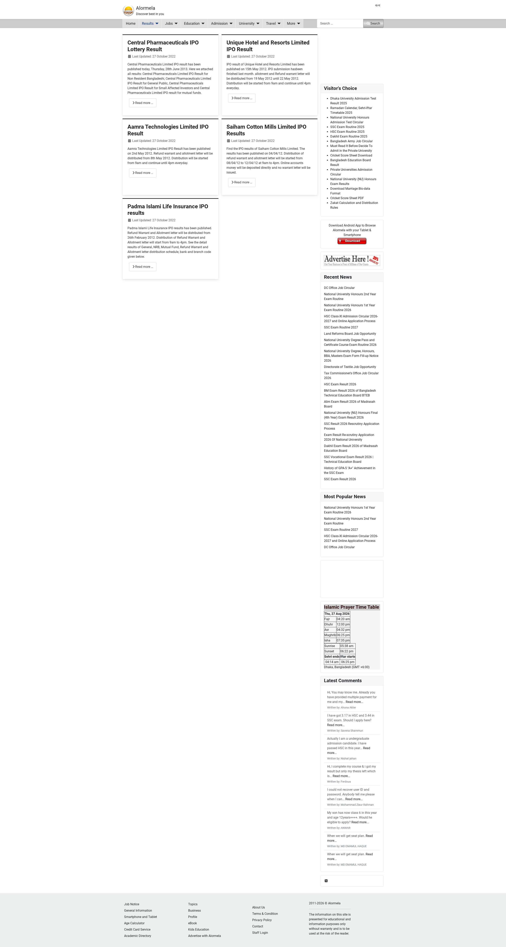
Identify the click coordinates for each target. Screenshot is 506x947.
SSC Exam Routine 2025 (347, 127)
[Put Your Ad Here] (352, 260)
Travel (271, 23)
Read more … (143, 103)
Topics (192, 904)
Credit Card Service (137, 929)
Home (131, 23)
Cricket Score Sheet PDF (347, 198)
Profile (192, 917)
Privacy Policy (262, 920)
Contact (257, 926)
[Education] (202, 23)
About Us (258, 907)
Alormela (145, 8)
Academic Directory (137, 936)
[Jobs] (175, 23)
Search (375, 23)
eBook (192, 923)
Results (148, 23)
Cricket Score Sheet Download (351, 155)
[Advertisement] (220, 337)
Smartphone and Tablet (140, 917)
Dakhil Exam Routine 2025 (348, 136)
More (291, 23)
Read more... (354, 702)
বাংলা (377, 5)
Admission (219, 23)
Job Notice (131, 904)
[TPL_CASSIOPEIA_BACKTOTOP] (499, 940)
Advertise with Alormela (204, 936)
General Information (138, 910)
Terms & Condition (265, 914)
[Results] (156, 23)
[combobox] (340, 23)
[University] (257, 23)
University (247, 23)
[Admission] (230, 23)
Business (194, 910)
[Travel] (278, 23)
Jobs (169, 23)
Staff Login (260, 933)
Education (192, 23)
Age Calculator (134, 923)
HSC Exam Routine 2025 (347, 132)
